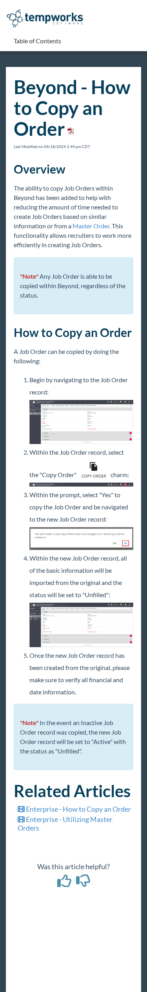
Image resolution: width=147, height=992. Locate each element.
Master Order (91, 225)
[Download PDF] (69, 128)
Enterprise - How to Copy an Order (78, 809)
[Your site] (48, 10)
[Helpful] (64, 883)
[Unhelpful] (83, 883)
